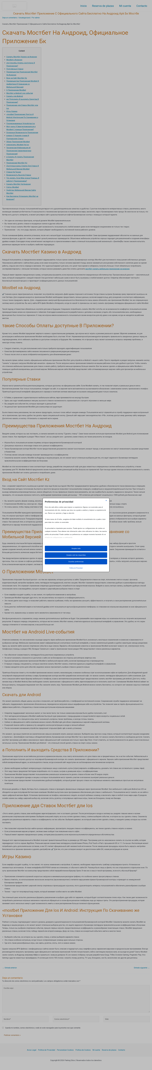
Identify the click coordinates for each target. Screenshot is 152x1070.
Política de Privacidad (76, 568)
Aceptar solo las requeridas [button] (76, 555)
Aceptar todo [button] (76, 548)
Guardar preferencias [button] (76, 561)
